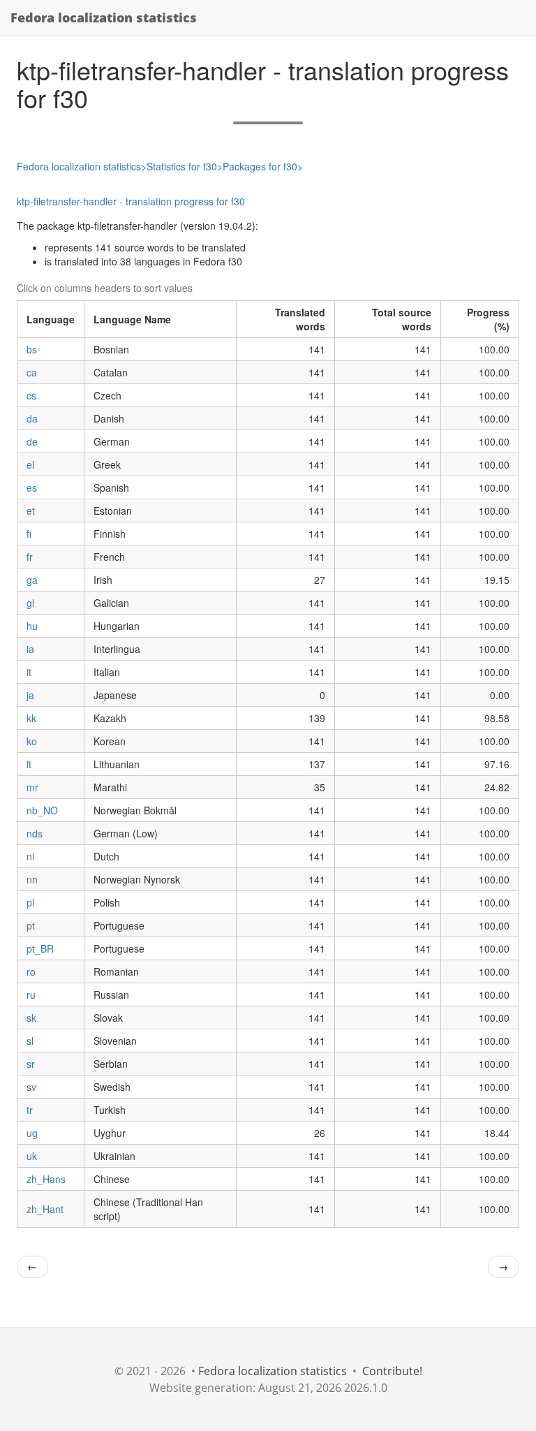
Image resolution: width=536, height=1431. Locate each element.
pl (30, 902)
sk (31, 1018)
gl (30, 603)
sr (31, 1064)
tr (30, 1110)
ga (32, 580)
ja (30, 695)
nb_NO (42, 810)
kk (31, 718)
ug (32, 1133)
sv (31, 1087)
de (32, 441)
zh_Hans (46, 1179)
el (30, 464)
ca (32, 372)
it (29, 672)
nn (32, 879)
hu (32, 626)
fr (30, 557)
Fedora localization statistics (103, 17)
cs (31, 395)
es (32, 487)
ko (32, 741)
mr (32, 787)
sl (30, 1041)
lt (29, 764)
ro (31, 971)
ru (31, 994)
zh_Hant (45, 1209)
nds (35, 833)
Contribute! (392, 1371)
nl (30, 856)
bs (32, 349)
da (32, 418)
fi (29, 534)
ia (30, 649)
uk (32, 1156)
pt (31, 925)
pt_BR (40, 948)
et (31, 511)
